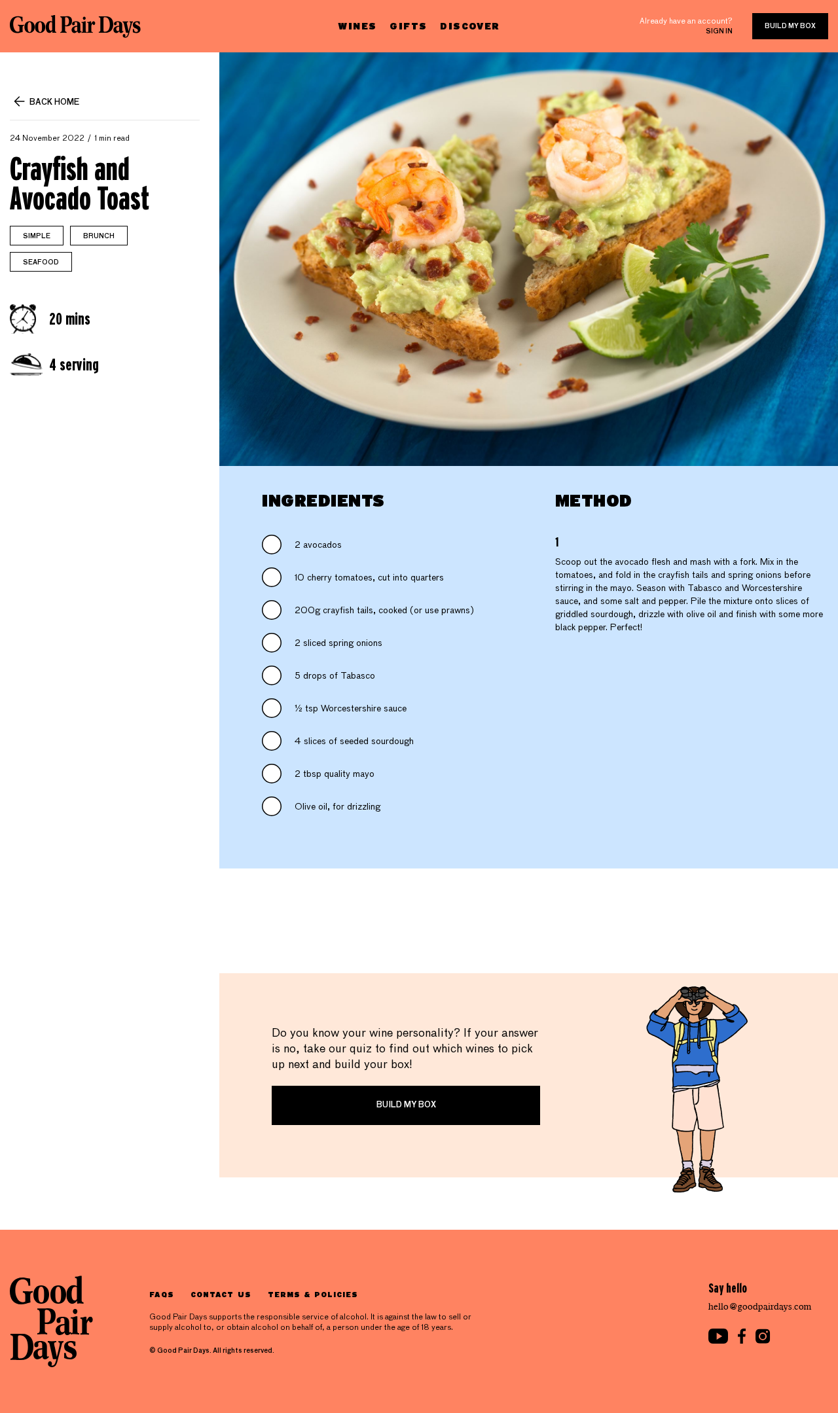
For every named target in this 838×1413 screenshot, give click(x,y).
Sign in (719, 31)
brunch (99, 236)
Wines (357, 25)
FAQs (161, 1294)
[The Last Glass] (75, 26)
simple (36, 236)
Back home (54, 103)
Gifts (408, 25)
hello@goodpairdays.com (760, 1306)
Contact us (221, 1294)
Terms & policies (313, 1294)
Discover (470, 25)
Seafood (41, 262)
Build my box (790, 26)
